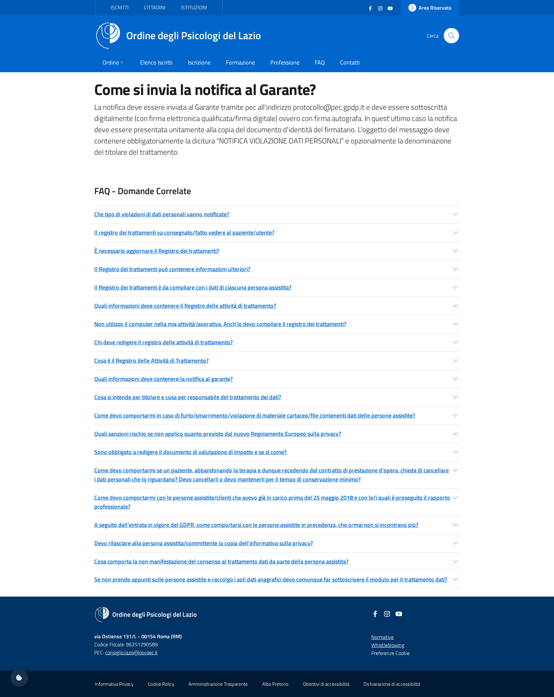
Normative (382, 637)
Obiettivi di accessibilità (326, 684)
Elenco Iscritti (156, 62)
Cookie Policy (161, 684)
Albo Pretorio (275, 684)
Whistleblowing (387, 645)
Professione (284, 62)
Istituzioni (194, 7)
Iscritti (120, 7)
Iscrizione (199, 62)
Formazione (240, 62)
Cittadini (154, 7)
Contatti (350, 62)
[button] (277, 214)
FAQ (320, 62)
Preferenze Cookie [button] (390, 653)
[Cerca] (451, 35)
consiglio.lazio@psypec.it (131, 652)
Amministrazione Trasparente (218, 684)
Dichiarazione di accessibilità (392, 684)
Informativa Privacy (114, 684)
